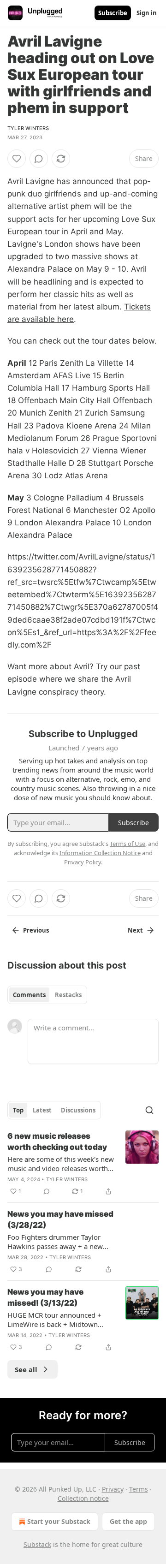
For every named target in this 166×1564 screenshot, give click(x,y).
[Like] (16, 158)
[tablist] (47, 995)
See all (26, 1369)
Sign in (146, 13)
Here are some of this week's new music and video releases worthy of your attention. (60, 1163)
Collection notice (83, 1498)
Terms (138, 1489)
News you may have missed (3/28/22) (60, 1219)
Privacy (113, 1489)
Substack (37, 1544)
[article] (83, 1163)
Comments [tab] (29, 995)
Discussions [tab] (78, 1110)
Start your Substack (58, 1521)
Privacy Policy (82, 862)
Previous (36, 930)
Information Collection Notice (100, 853)
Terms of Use (127, 843)
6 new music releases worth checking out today (57, 1141)
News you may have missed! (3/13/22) (45, 1297)
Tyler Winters (28, 128)
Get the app (128, 1521)
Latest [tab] (42, 1110)
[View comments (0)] (39, 158)
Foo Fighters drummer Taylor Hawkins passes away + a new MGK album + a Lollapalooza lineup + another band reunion (56, 1241)
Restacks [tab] (68, 995)
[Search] (149, 1110)
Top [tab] (18, 1110)
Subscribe (112, 13)
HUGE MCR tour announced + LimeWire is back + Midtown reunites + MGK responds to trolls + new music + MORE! (60, 1319)
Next (135, 930)
